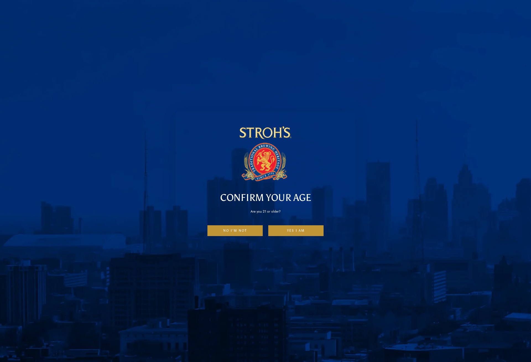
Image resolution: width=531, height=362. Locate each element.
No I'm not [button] (235, 230)
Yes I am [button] (296, 230)
